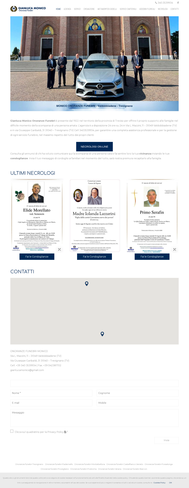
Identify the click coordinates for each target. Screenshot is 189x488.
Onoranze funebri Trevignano (30, 464)
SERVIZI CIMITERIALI (128, 9)
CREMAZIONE (89, 9)
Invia (166, 440)
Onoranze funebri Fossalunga (159, 464)
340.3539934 (165, 2)
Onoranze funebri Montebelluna (90, 464)
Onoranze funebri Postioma (84, 469)
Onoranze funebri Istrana (110, 469)
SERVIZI (77, 9)
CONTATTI (175, 9)
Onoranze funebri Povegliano (55, 469)
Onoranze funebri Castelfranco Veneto (125, 464)
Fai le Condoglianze (36, 256)
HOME (58, 9)
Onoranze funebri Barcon (135, 469)
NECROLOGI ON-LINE (94, 146)
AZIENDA (67, 9)
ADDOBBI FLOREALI (147, 9)
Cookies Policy (159, 482)
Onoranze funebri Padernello (59, 464)
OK (170, 482)
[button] (102, 334)
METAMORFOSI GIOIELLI (107, 9)
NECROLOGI (163, 9)
